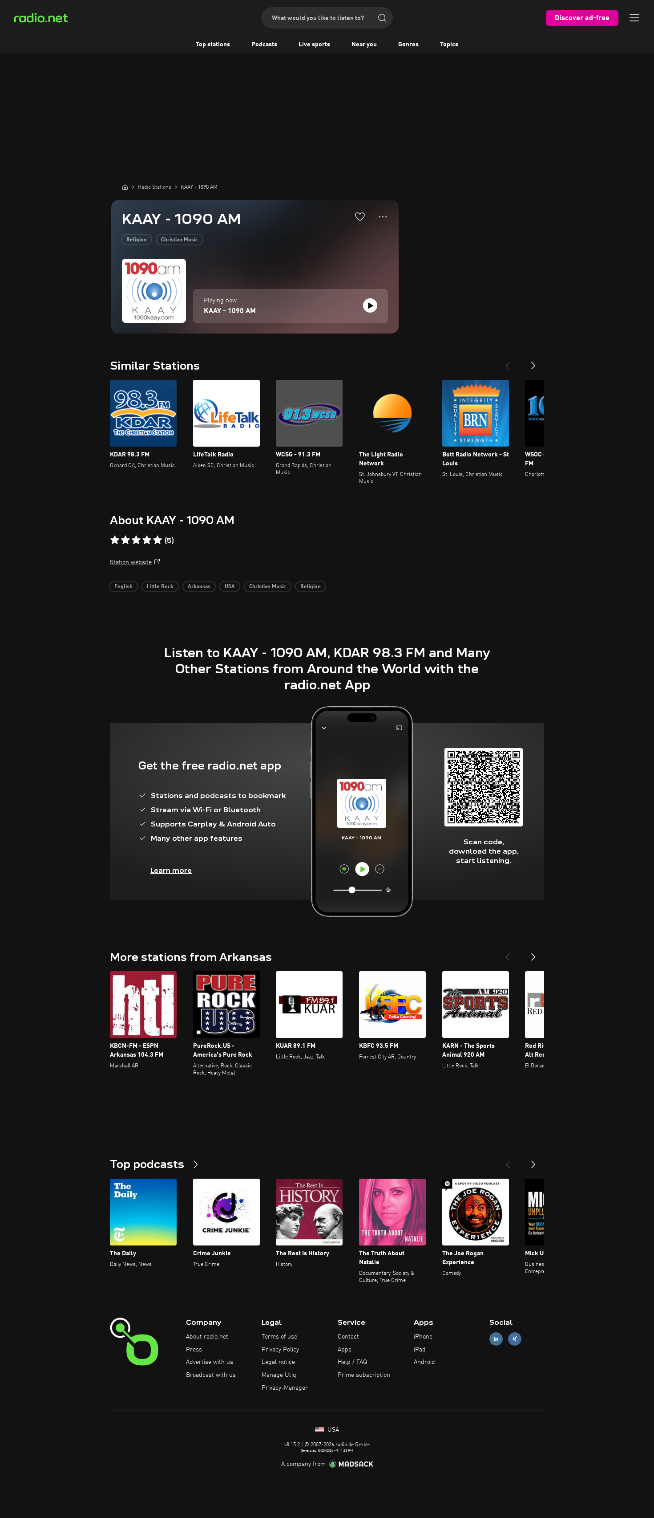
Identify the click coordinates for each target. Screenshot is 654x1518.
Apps (344, 1350)
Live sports (314, 44)
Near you (364, 44)
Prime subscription (364, 1375)
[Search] (382, 17)
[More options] (383, 217)
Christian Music (179, 240)
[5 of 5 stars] (157, 540)
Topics (449, 44)
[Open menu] (634, 17)
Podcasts (264, 44)
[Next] (533, 362)
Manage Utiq (279, 1375)
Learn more (171, 870)
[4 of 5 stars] (146, 540)
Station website (131, 562)
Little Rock (160, 587)
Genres (408, 44)
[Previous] (507, 362)
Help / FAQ (352, 1362)
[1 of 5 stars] (114, 540)
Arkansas (199, 587)
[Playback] (370, 305)
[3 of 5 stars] (136, 540)
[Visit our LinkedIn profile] (496, 1338)
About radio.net (207, 1337)
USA (230, 587)
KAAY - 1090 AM (230, 311)
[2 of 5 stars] (125, 540)
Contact (348, 1337)
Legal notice (278, 1362)
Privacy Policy (280, 1350)
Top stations (213, 44)
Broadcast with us (211, 1375)
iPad (420, 1350)
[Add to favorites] (360, 216)
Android (424, 1362)
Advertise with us (209, 1362)
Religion (136, 240)
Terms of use (279, 1337)
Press (194, 1350)
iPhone (423, 1337)
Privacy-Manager (285, 1388)
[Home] (125, 187)
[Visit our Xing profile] (514, 1338)
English (123, 587)
